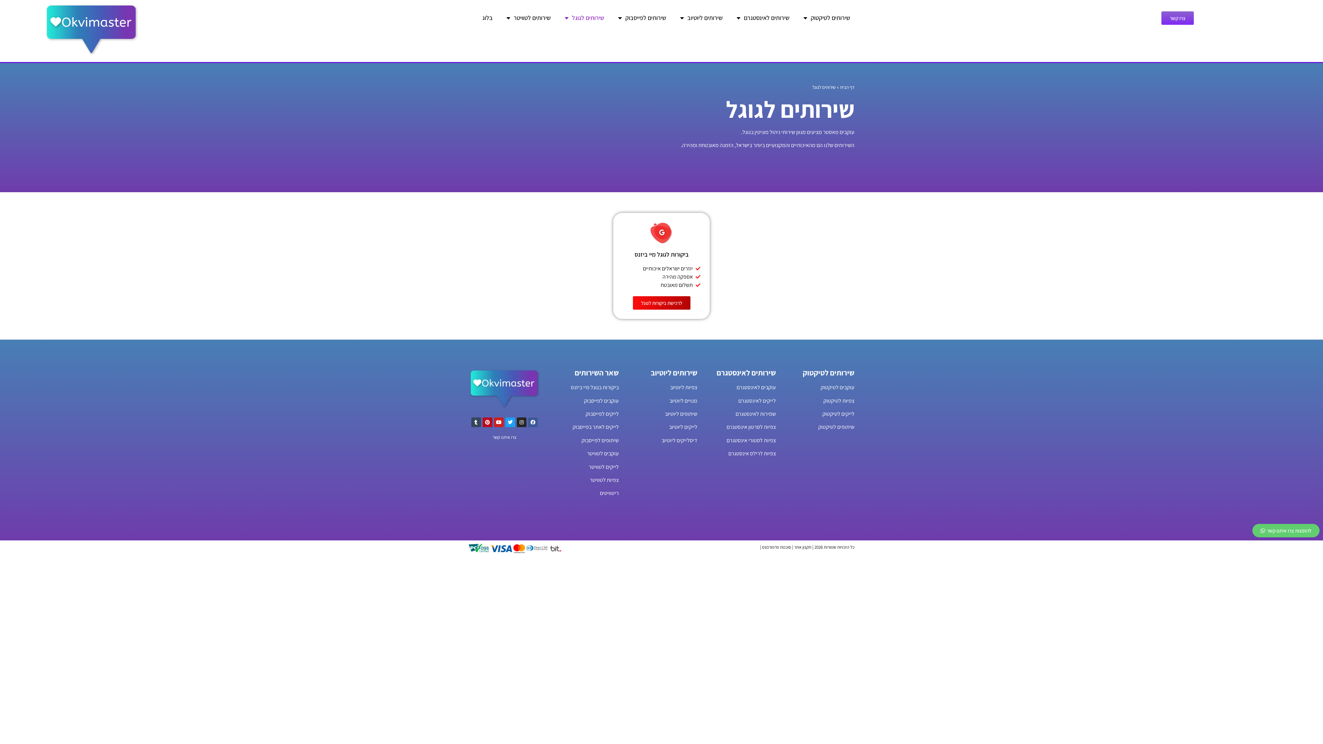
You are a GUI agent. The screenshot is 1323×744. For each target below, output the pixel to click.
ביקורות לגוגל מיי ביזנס (662, 254)
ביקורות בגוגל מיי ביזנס (595, 387)
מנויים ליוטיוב (683, 400)
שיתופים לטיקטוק (836, 427)
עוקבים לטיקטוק (837, 387)
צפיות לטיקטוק (838, 400)
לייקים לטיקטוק (838, 413)
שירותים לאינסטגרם (767, 18)
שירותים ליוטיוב (705, 18)
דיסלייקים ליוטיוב (679, 440)
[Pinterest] (487, 422)
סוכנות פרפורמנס (776, 547)
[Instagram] (521, 422)
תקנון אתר (802, 547)
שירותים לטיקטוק (830, 18)
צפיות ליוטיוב (683, 387)
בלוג (487, 18)
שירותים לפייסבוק (645, 18)
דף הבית (847, 87)
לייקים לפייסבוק (602, 413)
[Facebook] (533, 422)
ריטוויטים (609, 493)
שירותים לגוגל (588, 18)
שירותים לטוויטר (532, 18)
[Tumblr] (476, 422)
